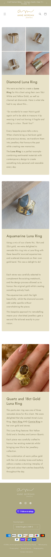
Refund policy (43, 545)
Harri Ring (17, 421)
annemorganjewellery (16, 545)
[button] (4, 14)
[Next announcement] (46, 3)
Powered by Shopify (30, 545)
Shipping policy (39, 548)
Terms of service (26, 548)
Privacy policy (14, 548)
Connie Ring (34, 421)
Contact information (26, 552)
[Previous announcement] (4, 3)
